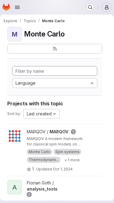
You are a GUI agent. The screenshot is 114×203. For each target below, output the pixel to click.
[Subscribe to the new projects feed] (54, 49)
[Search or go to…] (90, 7)
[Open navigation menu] (17, 7)
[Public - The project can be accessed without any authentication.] (73, 131)
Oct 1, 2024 (63, 169)
